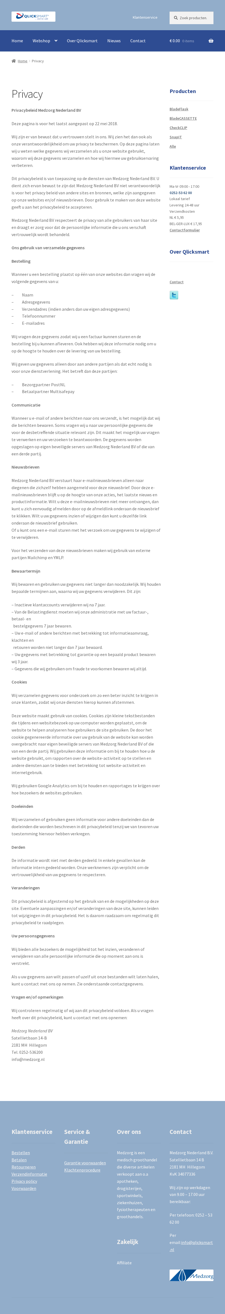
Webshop (41, 40)
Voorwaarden (24, 1188)
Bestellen (21, 1152)
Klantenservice (145, 17)
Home (17, 40)
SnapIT (176, 137)
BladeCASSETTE (183, 118)
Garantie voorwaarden (85, 1162)
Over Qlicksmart (82, 40)
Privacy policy (24, 1181)
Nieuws (114, 40)
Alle (173, 146)
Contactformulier (185, 230)
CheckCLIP (178, 127)
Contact (138, 40)
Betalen (19, 1159)
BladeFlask (179, 109)
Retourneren (24, 1167)
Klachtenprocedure (82, 1170)
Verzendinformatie (29, 1174)
